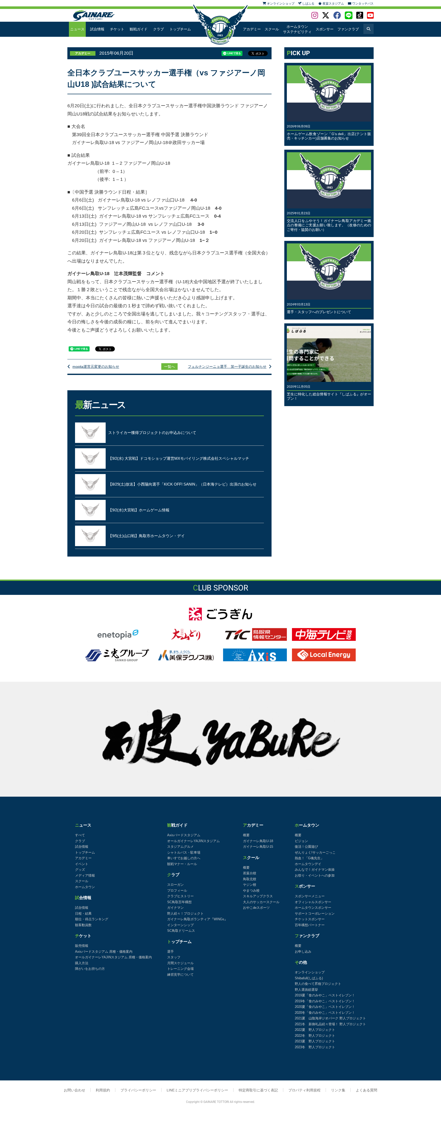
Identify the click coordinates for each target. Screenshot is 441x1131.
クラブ (158, 29)
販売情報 (81, 946)
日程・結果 (83, 913)
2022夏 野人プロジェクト (315, 1030)
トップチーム (180, 29)
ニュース (77, 29)
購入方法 (81, 963)
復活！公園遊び (306, 847)
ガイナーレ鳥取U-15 (258, 847)
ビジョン (301, 841)
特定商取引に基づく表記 (258, 1090)
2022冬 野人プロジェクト (315, 1036)
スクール (272, 29)
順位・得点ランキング (91, 919)
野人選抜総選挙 (306, 990)
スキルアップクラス (258, 896)
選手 (170, 951)
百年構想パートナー (310, 925)
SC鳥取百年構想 (179, 902)
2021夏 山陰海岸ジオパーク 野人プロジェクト (330, 1018)
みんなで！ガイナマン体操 (315, 869)
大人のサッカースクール (261, 902)
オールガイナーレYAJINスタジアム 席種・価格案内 (113, 957)
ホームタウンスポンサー (313, 908)
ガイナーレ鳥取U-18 (258, 841)
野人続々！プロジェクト (185, 913)
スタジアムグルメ (180, 847)
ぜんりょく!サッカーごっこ (315, 852)
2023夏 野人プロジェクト (315, 1041)
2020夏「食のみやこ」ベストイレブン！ (325, 1007)
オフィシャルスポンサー (313, 902)
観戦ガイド (139, 29)
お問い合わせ (74, 1090)
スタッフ (173, 957)
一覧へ (169, 366)
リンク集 (338, 1090)
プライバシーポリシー (138, 1090)
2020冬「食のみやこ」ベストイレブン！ (325, 1013)
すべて (80, 835)
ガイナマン (175, 908)
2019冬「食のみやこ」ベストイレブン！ (325, 1001)
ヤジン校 (249, 885)
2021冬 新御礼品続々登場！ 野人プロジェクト (330, 1024)
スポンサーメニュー (310, 896)
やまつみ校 (251, 890)
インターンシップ (180, 925)
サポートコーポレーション (315, 913)
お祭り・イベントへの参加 (315, 875)
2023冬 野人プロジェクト (315, 1047)
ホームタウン (85, 887)
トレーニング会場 (180, 969)
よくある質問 (366, 1090)
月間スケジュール (180, 963)
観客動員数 (83, 925)
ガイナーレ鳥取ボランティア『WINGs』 (197, 919)
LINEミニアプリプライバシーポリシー (197, 1090)
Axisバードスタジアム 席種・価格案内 (103, 951)
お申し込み (303, 951)
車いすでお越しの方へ (183, 858)
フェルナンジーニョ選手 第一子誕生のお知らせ (227, 366)
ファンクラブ (348, 29)
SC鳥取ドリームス (181, 931)
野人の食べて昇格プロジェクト (318, 984)
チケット (117, 29)
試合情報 (97, 29)
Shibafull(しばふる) (309, 978)
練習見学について (180, 974)
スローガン (175, 885)
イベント (81, 864)
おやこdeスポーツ (256, 908)
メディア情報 (85, 875)
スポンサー (325, 29)
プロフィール (177, 890)
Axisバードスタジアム (183, 835)
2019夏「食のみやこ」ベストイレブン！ (325, 995)
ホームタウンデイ (308, 864)
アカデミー (252, 29)
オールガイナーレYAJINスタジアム (193, 841)
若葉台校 (249, 873)
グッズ (80, 869)
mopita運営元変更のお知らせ (95, 366)
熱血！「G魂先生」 (309, 858)
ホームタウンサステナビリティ (297, 29)
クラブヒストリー (180, 896)
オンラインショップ (310, 972)
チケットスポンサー (310, 919)
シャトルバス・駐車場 (183, 852)
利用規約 (103, 1090)
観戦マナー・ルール (182, 864)
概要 (246, 835)
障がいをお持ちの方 (90, 969)
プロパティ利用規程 (304, 1090)
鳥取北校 (249, 879)
